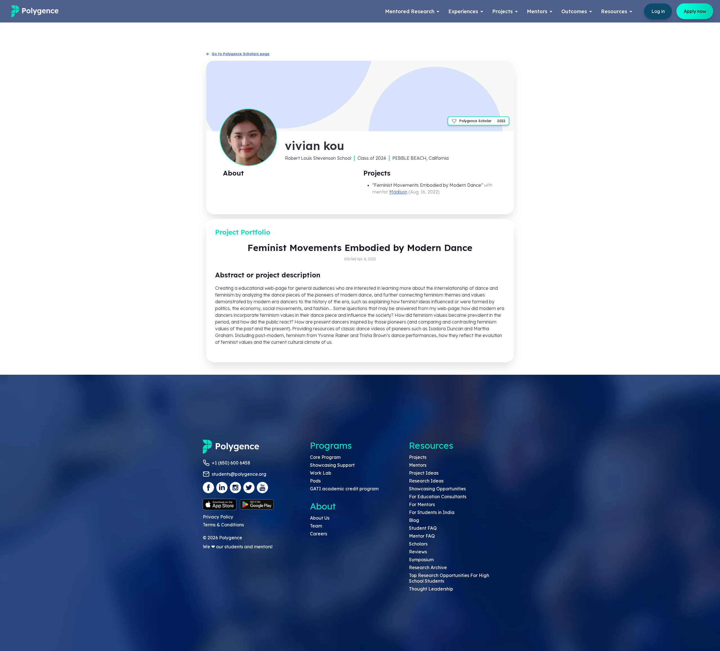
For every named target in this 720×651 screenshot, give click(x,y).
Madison (398, 192)
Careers (318, 533)
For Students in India (431, 512)
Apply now (695, 11)
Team (316, 526)
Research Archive (428, 567)
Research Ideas (426, 481)
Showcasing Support (332, 465)
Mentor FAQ (422, 536)
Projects (417, 457)
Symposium (421, 559)
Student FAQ (423, 528)
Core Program (325, 457)
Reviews (418, 552)
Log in (658, 11)
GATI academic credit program (344, 488)
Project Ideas (423, 473)
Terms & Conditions (223, 524)
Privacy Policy (218, 517)
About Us (319, 518)
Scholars (418, 544)
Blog (414, 520)
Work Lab (320, 473)
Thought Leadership (431, 589)
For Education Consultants (437, 496)
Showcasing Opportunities (437, 488)
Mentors (417, 465)
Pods (315, 481)
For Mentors (422, 504)
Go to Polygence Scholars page (240, 54)
